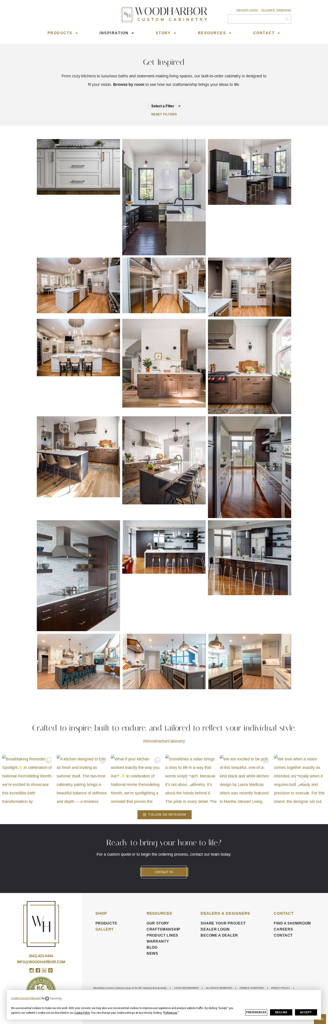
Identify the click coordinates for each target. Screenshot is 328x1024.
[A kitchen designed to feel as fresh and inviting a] (82, 781)
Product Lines (162, 935)
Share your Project (223, 923)
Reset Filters (164, 114)
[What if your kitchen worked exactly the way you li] (137, 781)
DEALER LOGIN (215, 929)
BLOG (152, 947)
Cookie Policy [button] (82, 1012)
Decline (281, 1012)
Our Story (158, 923)
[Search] (287, 19)
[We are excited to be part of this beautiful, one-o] (246, 781)
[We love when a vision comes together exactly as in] (300, 781)
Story (163, 33)
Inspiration (114, 33)
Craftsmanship (163, 929)
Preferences (256, 1012)
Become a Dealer (219, 935)
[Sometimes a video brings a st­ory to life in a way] (191, 781)
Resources (212, 33)
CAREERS (283, 929)
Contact (264, 33)
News (152, 953)
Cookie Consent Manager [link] (26, 998)
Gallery (104, 929)
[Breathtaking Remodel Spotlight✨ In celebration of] (28, 781)
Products (60, 33)
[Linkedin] (44, 970)
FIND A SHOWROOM (292, 923)
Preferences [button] (170, 1012)
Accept (306, 1012)
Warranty (158, 941)
